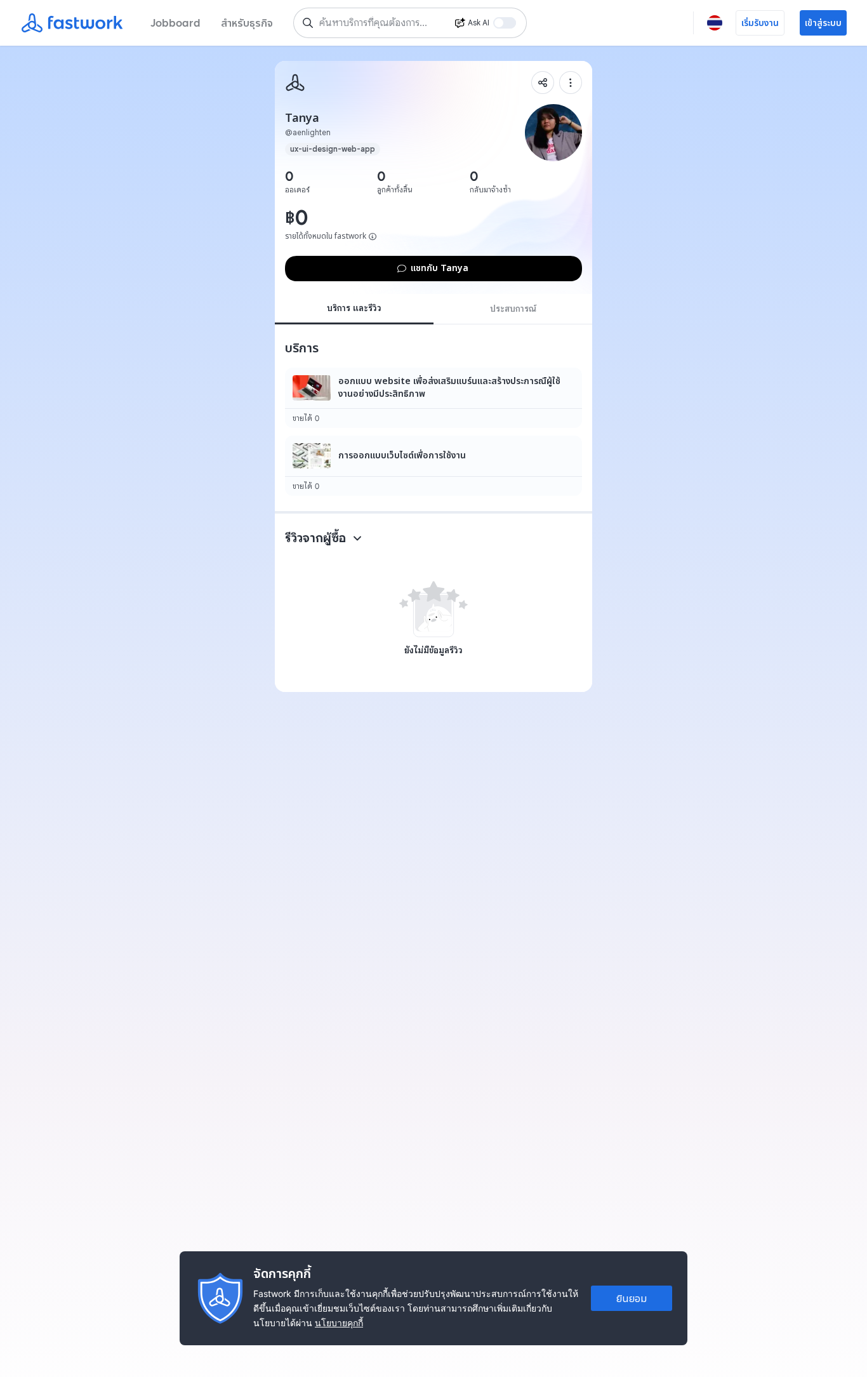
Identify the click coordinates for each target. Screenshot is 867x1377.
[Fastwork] (295, 82)
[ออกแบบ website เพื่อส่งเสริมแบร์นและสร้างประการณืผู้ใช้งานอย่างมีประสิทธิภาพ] (433, 398)
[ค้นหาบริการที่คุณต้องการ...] (307, 23)
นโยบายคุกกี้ (339, 1322)
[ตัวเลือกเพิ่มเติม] (570, 82)
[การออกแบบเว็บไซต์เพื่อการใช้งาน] (433, 466)
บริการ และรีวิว (354, 308)
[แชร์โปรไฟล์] (542, 82)
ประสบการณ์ (513, 308)
